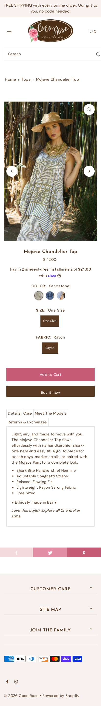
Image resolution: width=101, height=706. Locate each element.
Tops (26, 79)
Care (27, 413)
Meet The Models (51, 413)
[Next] (89, 171)
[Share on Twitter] (50, 552)
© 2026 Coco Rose (21, 695)
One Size (49, 321)
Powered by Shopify (61, 695)
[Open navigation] (15, 31)
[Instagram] (16, 682)
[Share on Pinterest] (84, 552)
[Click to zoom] (89, 109)
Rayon (50, 348)
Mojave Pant (30, 462)
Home (10, 79)
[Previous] (11, 171)
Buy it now (50, 392)
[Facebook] (7, 682)
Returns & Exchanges (27, 422)
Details (14, 413)
